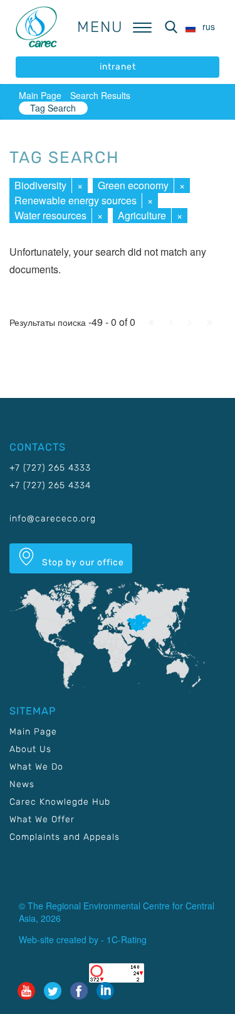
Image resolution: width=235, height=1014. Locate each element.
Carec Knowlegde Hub (59, 802)
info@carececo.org (52, 518)
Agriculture (142, 215)
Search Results (100, 95)
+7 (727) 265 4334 (50, 485)
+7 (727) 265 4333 (50, 468)
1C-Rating (127, 939)
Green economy (133, 185)
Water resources (50, 215)
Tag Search (53, 108)
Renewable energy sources (75, 200)
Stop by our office (81, 562)
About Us (30, 749)
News (21, 784)
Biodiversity (40, 185)
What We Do (36, 766)
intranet (118, 66)
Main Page (40, 95)
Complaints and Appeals (64, 837)
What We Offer (42, 819)
